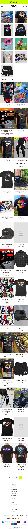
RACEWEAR (14, 489)
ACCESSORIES (14, 493)
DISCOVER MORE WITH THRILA (13, 515)
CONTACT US (14, 495)
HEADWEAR (14, 491)
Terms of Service (14, 506)
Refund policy (14, 509)
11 (16, 477)
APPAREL (14, 487)
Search (14, 502)
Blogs (14, 511)
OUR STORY (14, 498)
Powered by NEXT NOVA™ (14, 527)
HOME (14, 484)
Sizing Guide (14, 504)
